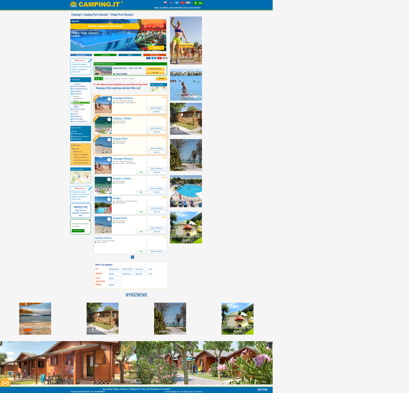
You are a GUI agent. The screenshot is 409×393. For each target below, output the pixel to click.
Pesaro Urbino (78, 105)
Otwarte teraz (77, 134)
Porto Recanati (114, 269)
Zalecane (76, 149)
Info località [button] (154, 55)
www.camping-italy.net (186, 391)
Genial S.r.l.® (89, 391)
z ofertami (77, 84)
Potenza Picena (127, 269)
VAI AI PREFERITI (78, 230)
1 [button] (132, 257)
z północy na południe (80, 154)
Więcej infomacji (155, 68)
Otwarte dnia (77, 139)
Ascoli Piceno (78, 98)
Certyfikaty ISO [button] (134, 389)
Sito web (155, 72)
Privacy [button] (143, 389)
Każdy (75, 131)
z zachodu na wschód (80, 163)
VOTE (141, 172)
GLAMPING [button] (77, 116)
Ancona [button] (111, 273)
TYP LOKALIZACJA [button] (80, 121)
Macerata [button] (139, 273)
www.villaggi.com (174, 391)
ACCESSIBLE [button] (78, 119)
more (150, 269)
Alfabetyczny (77, 151)
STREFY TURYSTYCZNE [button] (79, 108)
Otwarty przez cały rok (81, 136)
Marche (111, 284)
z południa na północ (80, 157)
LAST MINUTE (163, 7)
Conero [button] (111, 278)
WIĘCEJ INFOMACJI (156, 108)
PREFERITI (197, 7)
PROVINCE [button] (77, 94)
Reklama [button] (116, 389)
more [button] (150, 273)
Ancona (76, 96)
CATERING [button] (77, 91)
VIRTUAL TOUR (188, 7)
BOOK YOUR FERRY (175, 7)
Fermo (75, 100)
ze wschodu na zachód (81, 160)
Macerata (76, 103)
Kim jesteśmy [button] (107, 389)
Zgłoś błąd (262, 389)
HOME (156, 7)
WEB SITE (157, 112)
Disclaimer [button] (124, 389)
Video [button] (130, 55)
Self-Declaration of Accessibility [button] (158, 389)
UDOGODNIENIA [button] (79, 86)
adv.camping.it (198, 391)
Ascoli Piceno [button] (126, 273)
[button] (171, 2)
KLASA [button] (75, 114)
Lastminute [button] (105, 55)
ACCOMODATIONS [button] (80, 89)
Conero (76, 112)
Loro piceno (139, 269)
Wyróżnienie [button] (81, 55)
